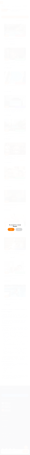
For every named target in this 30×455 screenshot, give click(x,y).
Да (11, 229)
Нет (19, 229)
